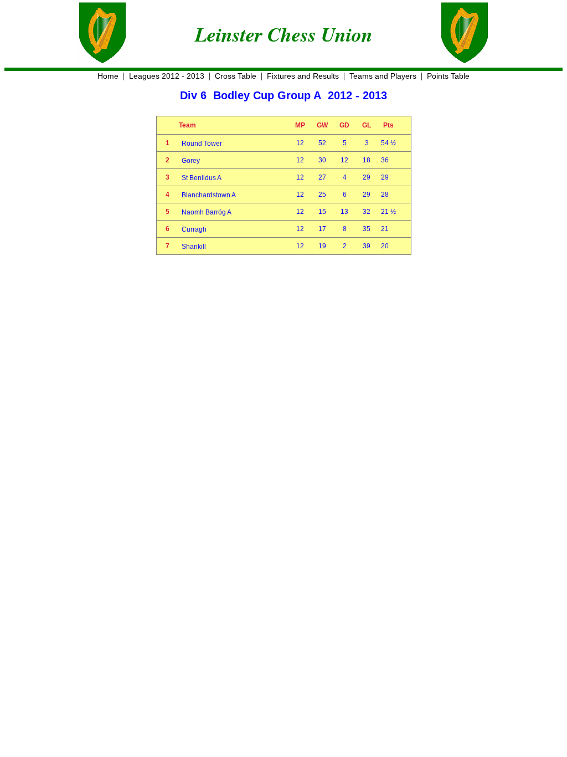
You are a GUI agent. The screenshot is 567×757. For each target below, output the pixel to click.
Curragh (194, 229)
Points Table (448, 75)
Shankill (194, 246)
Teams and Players (382, 75)
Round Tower (202, 143)
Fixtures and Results (303, 75)
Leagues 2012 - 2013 (166, 75)
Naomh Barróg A (206, 212)
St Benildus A (201, 178)
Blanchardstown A (209, 195)
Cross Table (235, 75)
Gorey (191, 161)
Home (107, 75)
